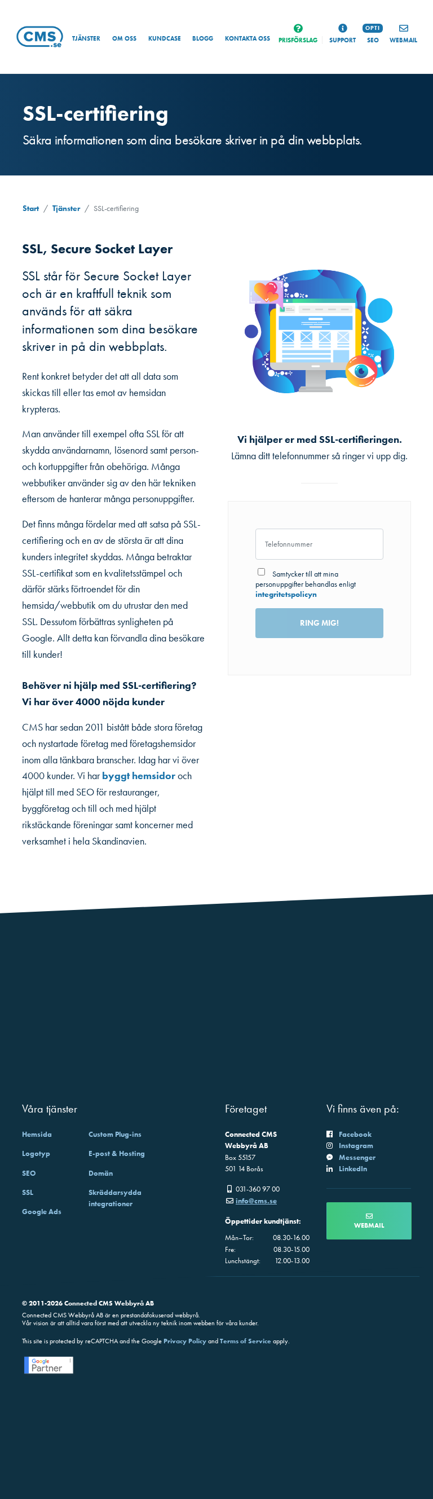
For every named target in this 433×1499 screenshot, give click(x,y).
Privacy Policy (185, 1341)
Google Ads (41, 1211)
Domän (101, 1173)
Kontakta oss (247, 38)
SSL (27, 1192)
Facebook (355, 1134)
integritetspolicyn (286, 594)
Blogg (202, 38)
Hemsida (37, 1134)
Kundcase (164, 38)
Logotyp (36, 1153)
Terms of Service (245, 1341)
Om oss (124, 38)
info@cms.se (256, 1201)
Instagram (356, 1145)
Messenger (357, 1157)
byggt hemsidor (138, 775)
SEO (29, 1173)
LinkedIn (353, 1168)
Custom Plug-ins (115, 1134)
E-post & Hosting (117, 1153)
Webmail (369, 1225)
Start (31, 208)
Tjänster (86, 38)
